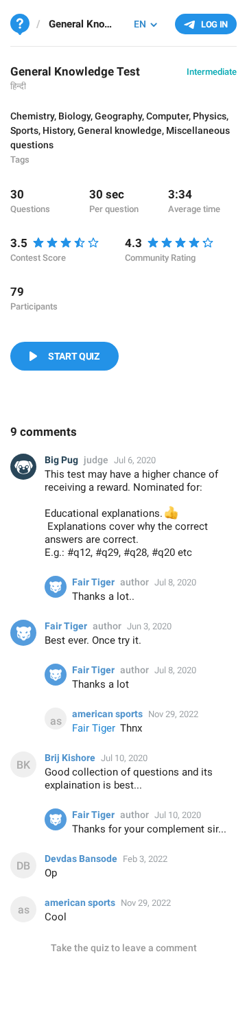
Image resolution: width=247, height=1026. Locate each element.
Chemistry (32, 115)
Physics (209, 115)
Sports (24, 130)
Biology (74, 115)
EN (140, 24)
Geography (118, 115)
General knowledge (120, 130)
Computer (167, 115)
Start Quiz (73, 356)
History (58, 130)
